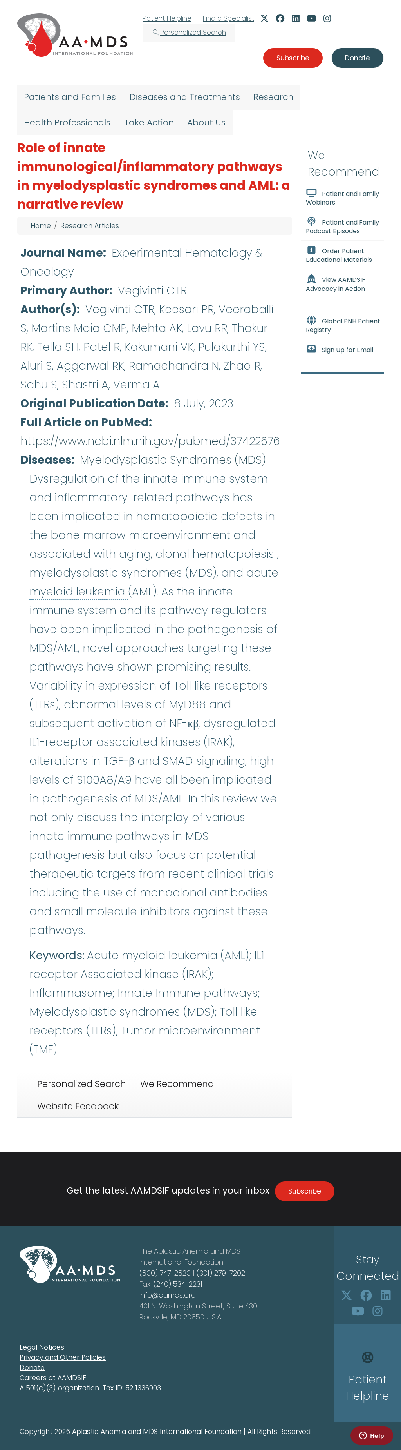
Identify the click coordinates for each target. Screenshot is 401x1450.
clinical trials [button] (240, 874)
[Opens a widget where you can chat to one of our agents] (371, 1436)
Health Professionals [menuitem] (67, 122)
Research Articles (89, 225)
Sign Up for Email (347, 349)
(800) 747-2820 (165, 1273)
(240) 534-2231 (178, 1284)
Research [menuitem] (273, 97)
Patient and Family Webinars (342, 198)
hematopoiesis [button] (234, 554)
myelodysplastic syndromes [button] (107, 573)
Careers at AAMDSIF (53, 1378)
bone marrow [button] (90, 535)
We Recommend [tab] (177, 1084)
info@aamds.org (167, 1295)
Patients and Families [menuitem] (70, 97)
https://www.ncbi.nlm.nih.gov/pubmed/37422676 (150, 441)
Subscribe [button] (292, 58)
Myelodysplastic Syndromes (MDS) (173, 460)
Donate (32, 1367)
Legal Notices (42, 1347)
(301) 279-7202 (221, 1273)
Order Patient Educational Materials (339, 255)
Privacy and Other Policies (63, 1357)
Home (41, 225)
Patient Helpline (167, 18)
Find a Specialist (228, 18)
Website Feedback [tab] (78, 1106)
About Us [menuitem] (206, 122)
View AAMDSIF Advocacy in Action (335, 284)
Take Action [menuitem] (149, 122)
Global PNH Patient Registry (343, 325)
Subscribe (304, 1191)
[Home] (75, 35)
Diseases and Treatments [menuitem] (185, 97)
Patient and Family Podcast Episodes (342, 227)
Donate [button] (357, 58)
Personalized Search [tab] (81, 1084)
